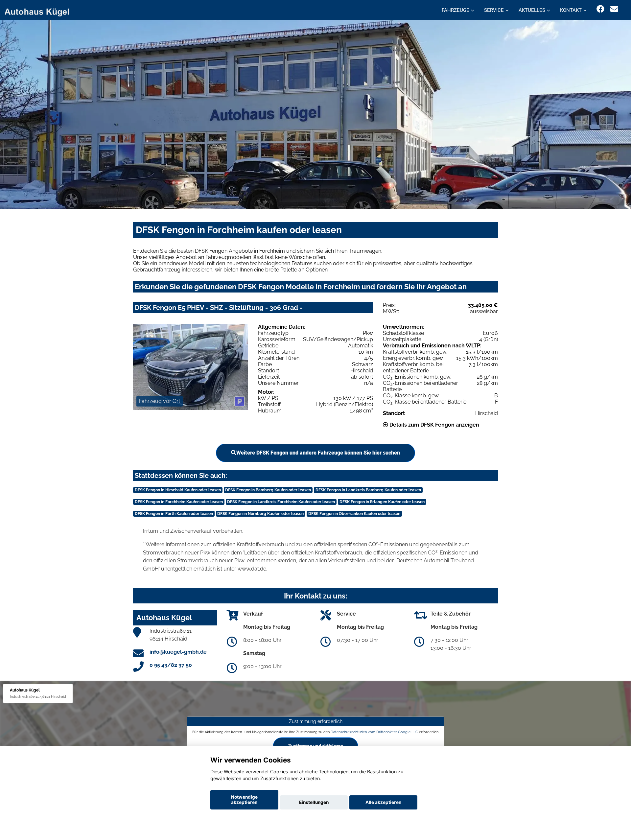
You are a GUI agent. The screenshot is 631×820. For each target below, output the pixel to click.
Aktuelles (532, 10)
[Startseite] (41, 10)
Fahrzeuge (455, 10)
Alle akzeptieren (383, 802)
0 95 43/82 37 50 (171, 665)
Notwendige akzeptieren (244, 799)
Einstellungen (314, 802)
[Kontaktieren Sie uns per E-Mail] (614, 9)
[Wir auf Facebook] (600, 9)
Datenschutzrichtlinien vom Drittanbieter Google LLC (374, 732)
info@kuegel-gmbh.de (178, 652)
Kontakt (571, 10)
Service (494, 10)
